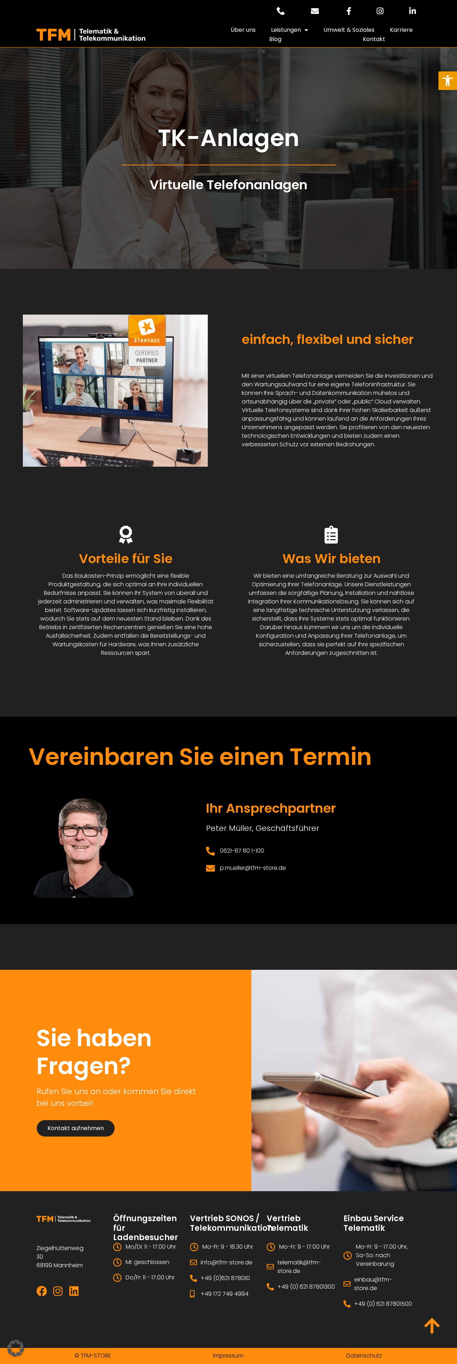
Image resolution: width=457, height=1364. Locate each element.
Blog (275, 39)
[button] (447, 80)
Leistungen (286, 30)
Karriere (401, 30)
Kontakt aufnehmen (75, 1128)
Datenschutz (364, 1356)
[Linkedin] (74, 1291)
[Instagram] (57, 1291)
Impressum (228, 1356)
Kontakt (374, 39)
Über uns (243, 30)
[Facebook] (41, 1291)
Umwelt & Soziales (349, 30)
